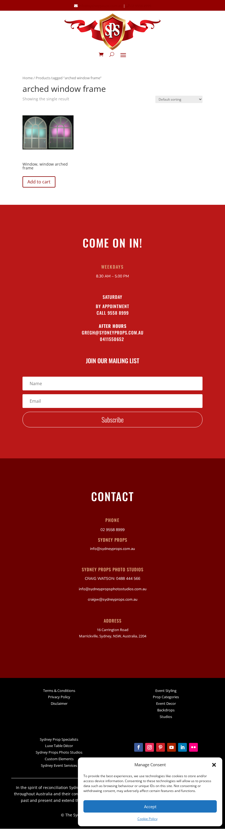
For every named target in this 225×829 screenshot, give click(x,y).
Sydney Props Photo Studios (59, 752)
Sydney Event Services (59, 765)
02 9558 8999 (140, 5)
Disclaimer (59, 703)
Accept (150, 806)
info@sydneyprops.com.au (100, 5)
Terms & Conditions (59, 690)
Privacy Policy (59, 696)
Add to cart (38, 182)
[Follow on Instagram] (149, 747)
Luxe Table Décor (59, 745)
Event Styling (165, 690)
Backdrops (166, 710)
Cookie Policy (147, 818)
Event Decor (166, 703)
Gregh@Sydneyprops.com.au (113, 332)
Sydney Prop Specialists (59, 739)
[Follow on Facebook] (138, 747)
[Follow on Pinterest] (160, 747)
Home (27, 77)
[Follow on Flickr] (193, 747)
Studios (166, 716)
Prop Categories (166, 696)
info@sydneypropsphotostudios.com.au (113, 589)
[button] (214, 765)
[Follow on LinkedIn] (182, 747)
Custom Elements (59, 758)
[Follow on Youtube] (171, 747)
